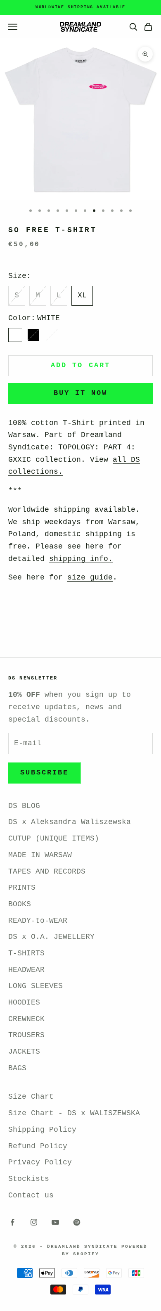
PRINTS (22, 888)
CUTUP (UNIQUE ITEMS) (53, 838)
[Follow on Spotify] (77, 1222)
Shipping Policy (42, 1130)
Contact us (31, 1195)
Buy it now (81, 393)
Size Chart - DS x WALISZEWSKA (74, 1113)
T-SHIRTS (26, 953)
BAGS (17, 1068)
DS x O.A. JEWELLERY (51, 937)
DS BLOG (24, 806)
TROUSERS (26, 1035)
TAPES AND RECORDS (46, 871)
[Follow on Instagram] (34, 1222)
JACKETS (24, 1051)
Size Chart (31, 1096)
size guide (90, 577)
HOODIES (24, 1002)
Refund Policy (37, 1146)
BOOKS (19, 904)
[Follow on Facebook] (12, 1222)
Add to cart (80, 365)
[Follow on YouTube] (55, 1222)
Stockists (28, 1179)
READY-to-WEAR (37, 921)
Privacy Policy (40, 1162)
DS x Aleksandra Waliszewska (69, 822)
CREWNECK (26, 1019)
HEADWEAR (26, 970)
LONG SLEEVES (35, 986)
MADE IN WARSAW (40, 855)
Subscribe (44, 773)
